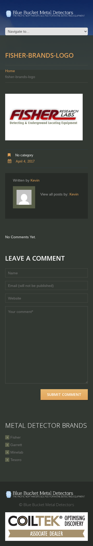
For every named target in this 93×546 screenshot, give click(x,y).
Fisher (15, 437)
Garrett (16, 445)
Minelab (16, 452)
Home (10, 71)
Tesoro (15, 460)
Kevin (35, 180)
